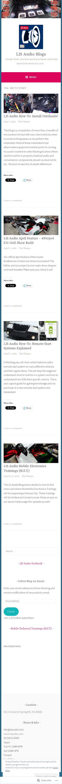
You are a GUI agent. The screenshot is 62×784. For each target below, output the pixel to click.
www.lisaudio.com (13, 733)
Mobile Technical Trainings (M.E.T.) (31, 628)
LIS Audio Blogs (31, 54)
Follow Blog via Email (31, 581)
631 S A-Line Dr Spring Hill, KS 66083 (23, 711)
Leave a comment (13, 200)
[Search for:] (31, 551)
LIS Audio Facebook (31, 563)
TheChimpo (24, 121)
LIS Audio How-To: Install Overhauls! (31, 116)
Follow (11, 611)
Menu (33, 77)
